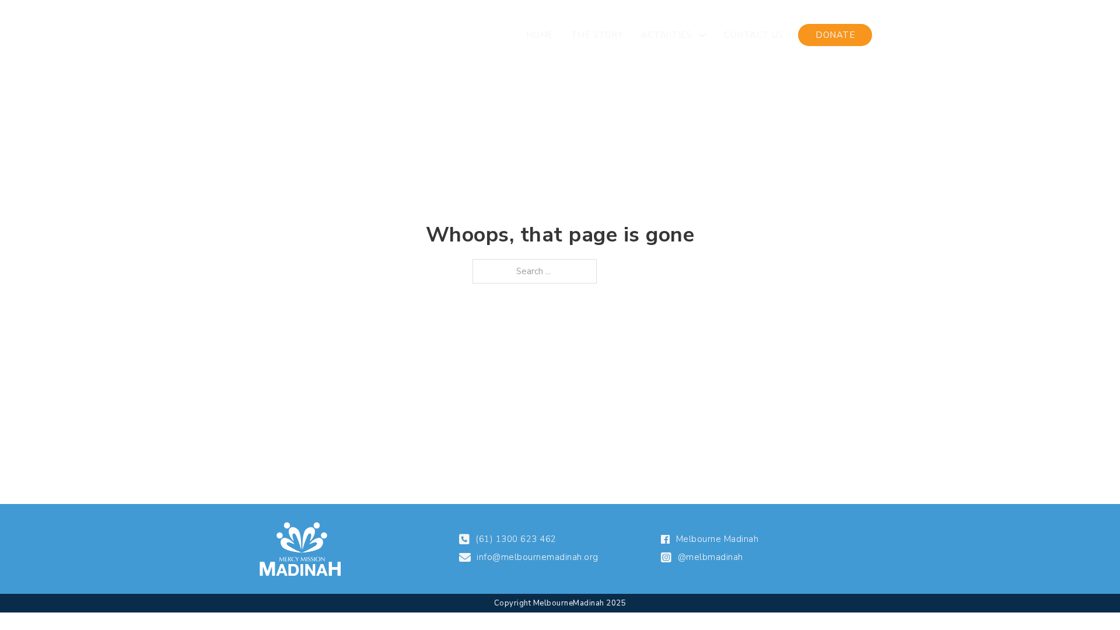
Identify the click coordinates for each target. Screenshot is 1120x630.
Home (540, 35)
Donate (835, 35)
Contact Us (753, 35)
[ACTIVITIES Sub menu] (702, 35)
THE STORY (597, 35)
